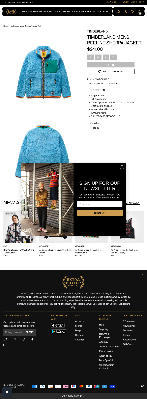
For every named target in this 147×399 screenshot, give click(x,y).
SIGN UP (100, 213)
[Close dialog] (122, 167)
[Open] (7, 392)
